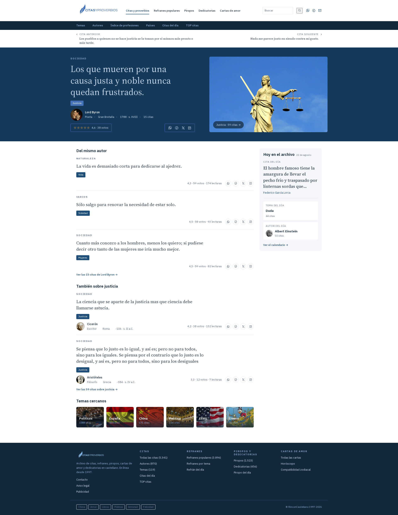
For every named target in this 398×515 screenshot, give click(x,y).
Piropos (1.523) (243, 460)
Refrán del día (195, 469)
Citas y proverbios (137, 10)
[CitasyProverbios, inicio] (98, 10)
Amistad (133, 506)
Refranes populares (167, 10)
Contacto (82, 479)
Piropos (189, 10)
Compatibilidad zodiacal (296, 469)
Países (150, 25)
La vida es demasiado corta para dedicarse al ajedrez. (129, 166)
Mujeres (82, 257)
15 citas (148, 117)
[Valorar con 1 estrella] (75, 127)
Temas (80, 25)
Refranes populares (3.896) (204, 457)
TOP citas (192, 25)
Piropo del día (242, 472)
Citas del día (170, 25)
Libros (105, 506)
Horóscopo (288, 463)
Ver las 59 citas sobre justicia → (97, 389)
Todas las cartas (291, 457)
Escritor (92, 329)
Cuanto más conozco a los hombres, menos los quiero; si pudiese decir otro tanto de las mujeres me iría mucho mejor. (139, 246)
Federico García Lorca (276, 192)
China (81, 506)
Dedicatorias (207, 10)
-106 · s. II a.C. (124, 329)
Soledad (83, 213)
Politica (118, 506)
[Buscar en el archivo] (299, 10)
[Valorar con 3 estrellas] (81, 127)
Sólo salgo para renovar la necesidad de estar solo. (126, 204)
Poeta (88, 117)
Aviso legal (82, 485)
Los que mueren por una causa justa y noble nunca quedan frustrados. (120, 80)
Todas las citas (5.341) (153, 457)
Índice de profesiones (124, 25)
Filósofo (92, 382)
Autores (97, 25)
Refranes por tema (198, 463)
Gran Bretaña (106, 117)
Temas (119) (147, 469)
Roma (106, 329)
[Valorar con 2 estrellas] (78, 127)
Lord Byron (92, 112)
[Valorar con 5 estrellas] (88, 127)
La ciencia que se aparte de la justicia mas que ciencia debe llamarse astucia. (134, 305)
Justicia (77, 103)
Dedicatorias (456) (245, 466)
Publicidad (82, 491)
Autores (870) (148, 463)
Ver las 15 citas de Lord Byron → (97, 274)
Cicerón (92, 324)
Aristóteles (94, 377)
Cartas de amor (230, 10)
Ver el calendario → (275, 245)
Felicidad (148, 506)
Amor (93, 506)
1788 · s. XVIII (129, 117)
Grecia (107, 382)
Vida (80, 174)
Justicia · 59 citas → (228, 125)
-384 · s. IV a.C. (126, 382)
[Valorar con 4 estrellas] (85, 127)
